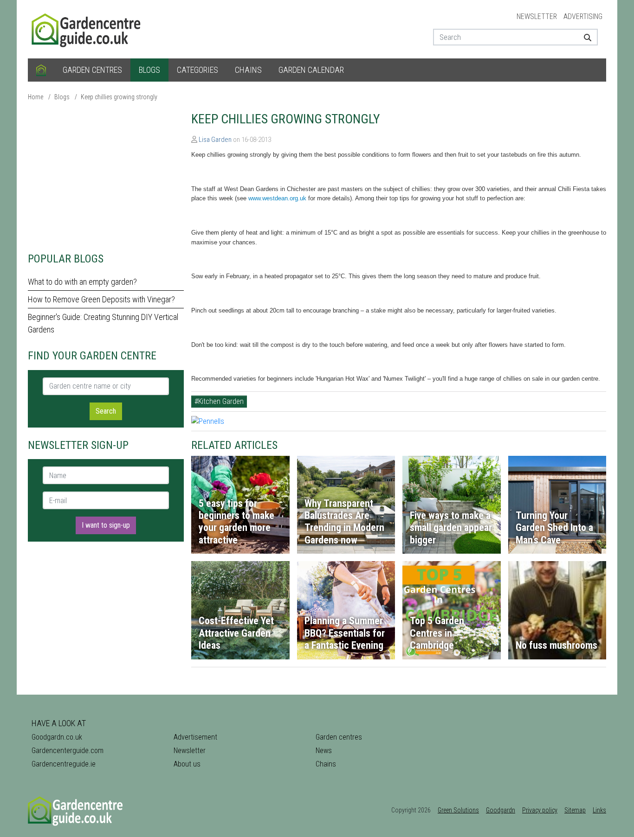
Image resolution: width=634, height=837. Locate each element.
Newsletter (537, 16)
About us (187, 764)
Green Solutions (458, 810)
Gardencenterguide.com (68, 750)
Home (35, 97)
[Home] (41, 70)
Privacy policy (539, 810)
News (324, 750)
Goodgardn (500, 810)
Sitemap (575, 810)
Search (106, 411)
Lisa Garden (215, 139)
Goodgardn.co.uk (57, 737)
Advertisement (195, 737)
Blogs (149, 70)
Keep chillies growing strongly (119, 97)
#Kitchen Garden (219, 401)
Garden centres (92, 70)
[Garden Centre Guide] (87, 28)
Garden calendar (311, 70)
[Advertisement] (106, 176)
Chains (248, 70)
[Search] (584, 37)
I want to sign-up (106, 525)
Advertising (582, 16)
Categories (197, 70)
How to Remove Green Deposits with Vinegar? (101, 299)
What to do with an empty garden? (82, 282)
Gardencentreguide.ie (64, 764)
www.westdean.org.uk (277, 198)
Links (599, 810)
